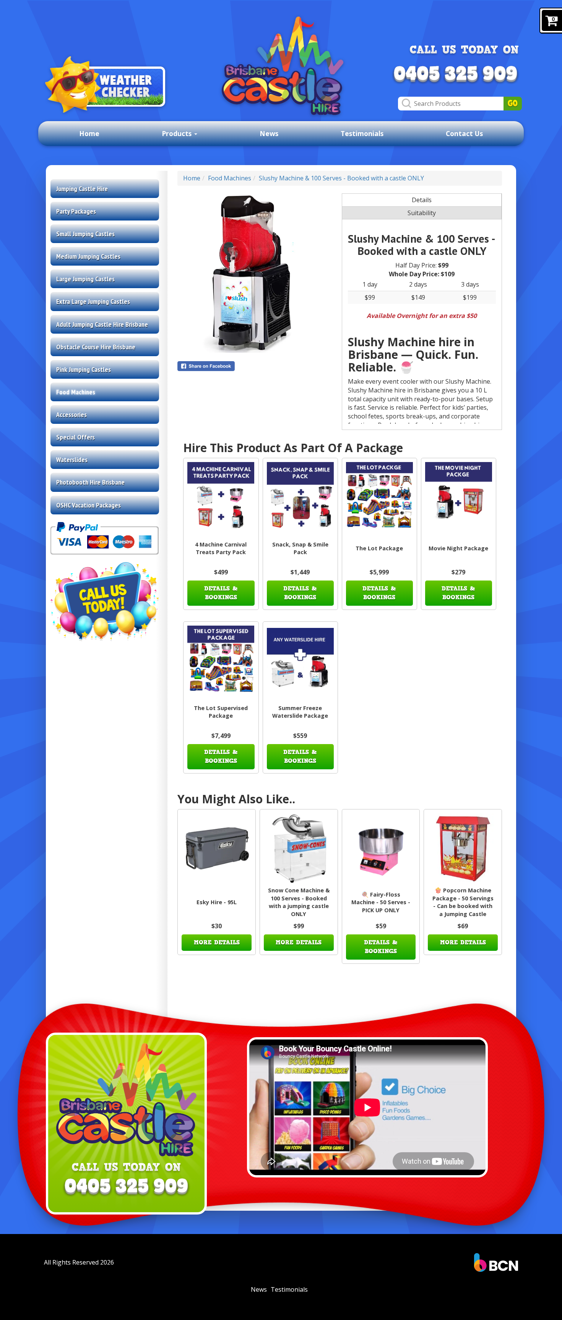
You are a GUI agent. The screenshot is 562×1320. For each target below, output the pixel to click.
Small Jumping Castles (85, 233)
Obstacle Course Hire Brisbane (95, 346)
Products (177, 133)
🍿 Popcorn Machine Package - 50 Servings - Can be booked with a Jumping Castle (463, 902)
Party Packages (76, 211)
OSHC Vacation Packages (88, 505)
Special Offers (75, 437)
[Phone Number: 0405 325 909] (455, 75)
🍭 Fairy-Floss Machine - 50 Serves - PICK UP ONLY (380, 902)
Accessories (71, 414)
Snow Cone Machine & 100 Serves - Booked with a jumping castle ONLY (299, 902)
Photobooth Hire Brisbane (90, 482)
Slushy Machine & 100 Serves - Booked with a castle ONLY (341, 178)
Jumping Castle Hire (82, 188)
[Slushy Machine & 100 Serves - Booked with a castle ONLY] (257, 273)
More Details (217, 942)
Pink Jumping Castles (83, 369)
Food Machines (75, 392)
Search (513, 103)
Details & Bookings (221, 593)
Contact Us (464, 133)
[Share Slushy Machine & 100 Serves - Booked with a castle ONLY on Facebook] (257, 366)
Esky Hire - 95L (217, 902)
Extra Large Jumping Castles (93, 301)
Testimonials (362, 133)
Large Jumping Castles (85, 278)
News (269, 133)
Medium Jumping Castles (88, 256)
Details (422, 200)
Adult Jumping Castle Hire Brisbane (102, 324)
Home (89, 133)
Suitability (422, 213)
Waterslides (72, 459)
